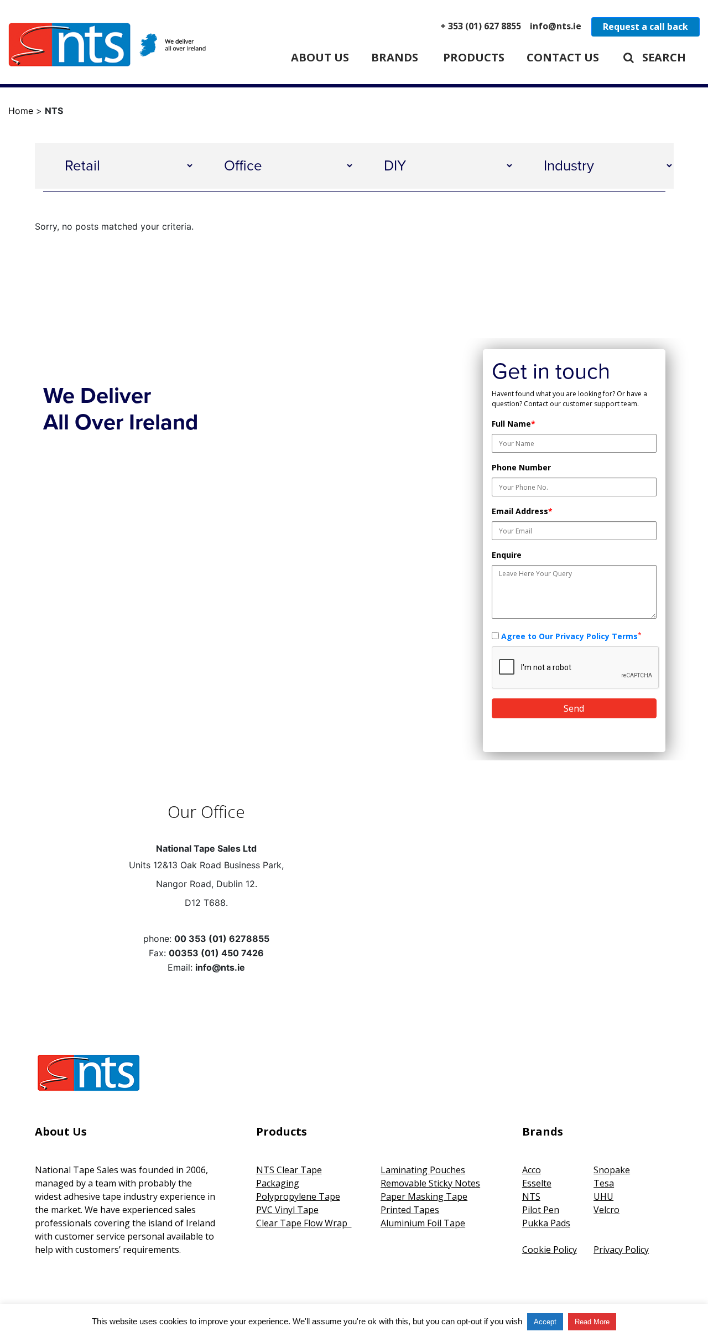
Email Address (522, 511)
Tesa (604, 1183)
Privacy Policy (621, 1249)
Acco (531, 1170)
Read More (592, 1322)
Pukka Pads (546, 1223)
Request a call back (645, 26)
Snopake (612, 1170)
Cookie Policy (549, 1249)
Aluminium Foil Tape (423, 1223)
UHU (603, 1196)
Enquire (507, 555)
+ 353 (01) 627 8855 (480, 26)
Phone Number (521, 467)
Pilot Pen (540, 1210)
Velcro (607, 1210)
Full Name (513, 423)
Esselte (536, 1183)
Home (20, 110)
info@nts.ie (555, 26)
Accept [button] (545, 1322)
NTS (531, 1196)
